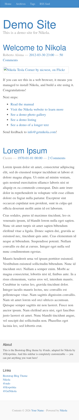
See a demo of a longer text (30, 124)
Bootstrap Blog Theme (15, 376)
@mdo (6, 383)
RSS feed (45, 4)
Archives (21, 4)
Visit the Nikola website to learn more (37, 109)
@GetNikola (9, 391)
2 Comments (56, 157)
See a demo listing (23, 119)
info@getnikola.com (42, 131)
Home (8, 4)
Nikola (6, 379)
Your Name (37, 410)
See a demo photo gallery (28, 114)
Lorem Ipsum (25, 150)
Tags (32, 4)
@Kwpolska (9, 387)
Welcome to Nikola (34, 47)
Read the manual (22, 104)
